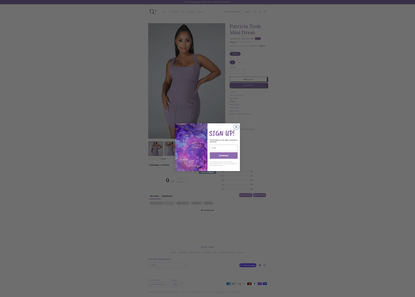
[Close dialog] (236, 127)
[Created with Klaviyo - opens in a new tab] (207, 172)
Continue (223, 155)
